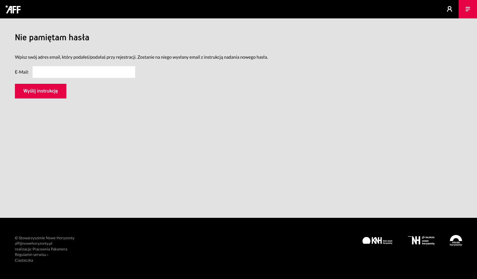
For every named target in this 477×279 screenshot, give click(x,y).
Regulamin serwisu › (31, 254)
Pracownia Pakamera (50, 249)
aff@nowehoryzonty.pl (33, 243)
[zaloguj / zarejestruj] (449, 9)
